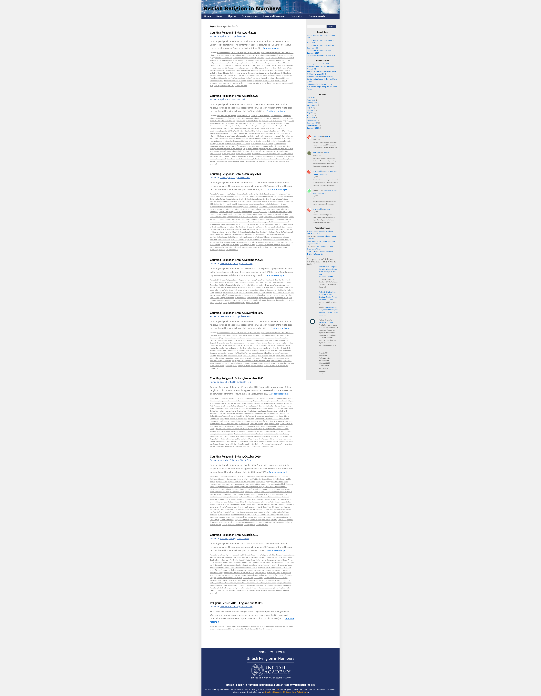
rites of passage (229, 80)
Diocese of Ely (265, 345)
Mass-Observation (239, 229)
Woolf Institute (248, 446)
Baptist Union (276, 484)
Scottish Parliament (255, 156)
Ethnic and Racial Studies (248, 567)
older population (253, 75)
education (273, 128)
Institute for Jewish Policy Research (222, 138)
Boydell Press (224, 204)
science (254, 242)
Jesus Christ (269, 224)
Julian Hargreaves (286, 424)
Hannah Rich (214, 421)
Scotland (278, 80)
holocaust (254, 421)
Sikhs (227, 300)
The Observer (285, 245)
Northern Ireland (248, 580)
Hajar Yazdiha (259, 570)
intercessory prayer (277, 421)
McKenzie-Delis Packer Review (226, 429)
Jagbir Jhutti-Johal (242, 224)
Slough (275, 441)
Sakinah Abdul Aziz (245, 439)
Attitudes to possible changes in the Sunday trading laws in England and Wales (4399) (322, 79)
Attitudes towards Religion (226, 116)
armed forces (288, 201)
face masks (232, 499)
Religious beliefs (253, 55)
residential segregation (275, 514)
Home (207, 16)
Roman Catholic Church (260, 154)
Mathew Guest (215, 509)
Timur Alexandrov (256, 366)
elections (281, 128)
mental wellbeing (227, 509)
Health (236, 133)
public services (271, 583)
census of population (276, 60)
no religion (218, 629)
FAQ (271, 651)
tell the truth (256, 444)
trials (273, 83)
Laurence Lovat (215, 507)
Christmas (243, 209)
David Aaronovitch (240, 285)
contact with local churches (264, 343)
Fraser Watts (242, 287)
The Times (218, 303)
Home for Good (264, 421)
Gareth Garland (215, 133)
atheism (248, 338)
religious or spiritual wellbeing (241, 514)
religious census (269, 151)
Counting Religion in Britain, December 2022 (236, 260)
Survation (237, 444)
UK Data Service (281, 83)
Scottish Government (272, 242)
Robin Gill (287, 585)
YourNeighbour (249, 525)
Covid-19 (234, 53)
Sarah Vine (220, 300)
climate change (235, 343)
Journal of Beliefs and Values (250, 70)
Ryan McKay (257, 80)
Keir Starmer (214, 426)
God (229, 68)
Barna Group (279, 338)
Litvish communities (253, 507)
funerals (213, 68)
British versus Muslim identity (220, 126)
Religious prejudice (265, 121)
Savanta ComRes (268, 80)
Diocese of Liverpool (222, 416)
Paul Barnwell (288, 232)
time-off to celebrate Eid (278, 159)
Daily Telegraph (227, 285)
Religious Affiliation (281, 78)
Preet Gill (269, 295)
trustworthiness (269, 366)
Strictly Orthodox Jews (236, 522)
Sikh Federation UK (246, 441)
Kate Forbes (260, 141)
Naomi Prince (280, 355)
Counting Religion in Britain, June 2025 (321, 55)
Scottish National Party (240, 156)
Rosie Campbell (215, 588)
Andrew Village (226, 58)
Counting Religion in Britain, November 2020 (236, 378)
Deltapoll (213, 65)
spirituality (251, 245)
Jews (238, 70)
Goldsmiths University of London (267, 418)
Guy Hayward (248, 570)
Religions (213, 151)
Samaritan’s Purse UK (223, 517)
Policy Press (250, 78)
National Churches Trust (284, 229)
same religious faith (237, 588)
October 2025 (312, 105)
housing (252, 133)
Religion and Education (244, 118)
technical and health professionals (234, 590)
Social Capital (234, 245)
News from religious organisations (262, 53)
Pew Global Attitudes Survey (220, 78)
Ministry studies (244, 53)
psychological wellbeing (218, 237)
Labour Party (241, 426)
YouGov (231, 86)
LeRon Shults (276, 227)
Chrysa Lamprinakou (274, 560)
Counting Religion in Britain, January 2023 (235, 174)
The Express (265, 159)
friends (217, 570)
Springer (274, 520)
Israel (284, 138)
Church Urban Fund (224, 413)
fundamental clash (227, 570)
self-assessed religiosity (282, 156)
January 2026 (312, 102)
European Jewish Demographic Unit (270, 567)
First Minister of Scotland (243, 131)
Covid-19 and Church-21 (225, 214)
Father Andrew (232, 287)
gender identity (222, 68)
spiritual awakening (217, 366)
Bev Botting (261, 58)
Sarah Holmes (245, 363)
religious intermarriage (231, 436)
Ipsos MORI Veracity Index (255, 350)
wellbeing (238, 446)
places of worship (237, 234)
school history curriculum (274, 439)
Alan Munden (256, 201)
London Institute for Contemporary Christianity (269, 290)
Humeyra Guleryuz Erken (264, 133)
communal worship (222, 492)
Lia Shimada (224, 73)
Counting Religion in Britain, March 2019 (234, 535)
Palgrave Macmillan (270, 431)
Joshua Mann (264, 575)
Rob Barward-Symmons (243, 80)
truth (278, 366)
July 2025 (310, 108)
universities (260, 522)
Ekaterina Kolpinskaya (261, 565)
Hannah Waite (265, 219)
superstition (260, 245)
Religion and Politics (277, 118)
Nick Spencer (214, 232)
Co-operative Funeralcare (245, 413)
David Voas (265, 128)
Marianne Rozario (236, 73)
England (261, 285)
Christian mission (216, 209)
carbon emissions (250, 204)
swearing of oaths (259, 83)
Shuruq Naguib (255, 520)
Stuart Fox (277, 588)
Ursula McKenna (252, 161)
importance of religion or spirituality (223, 573)
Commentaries (250, 16)
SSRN (235, 366)
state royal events (225, 83)
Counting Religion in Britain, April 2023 (233, 32)
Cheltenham (253, 207)
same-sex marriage (216, 242)
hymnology (241, 350)
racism (271, 78)
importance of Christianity (228, 222)
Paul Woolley (260, 295)
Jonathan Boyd (228, 141)
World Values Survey (270, 161)
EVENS (263, 65)
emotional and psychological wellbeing (224, 497)
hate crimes (274, 219)
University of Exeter (223, 446)
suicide (238, 159)
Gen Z (227, 133)
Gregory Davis (250, 499)
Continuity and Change (261, 212)
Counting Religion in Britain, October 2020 (235, 456)
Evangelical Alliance (236, 418)
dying (231, 65)
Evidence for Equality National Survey (279, 65)
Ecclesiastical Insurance (218, 217)
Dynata (273, 345)
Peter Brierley (226, 234)
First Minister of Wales (260, 131)
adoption (279, 403)
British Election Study (260, 408)
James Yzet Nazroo (256, 424)
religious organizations (261, 585)
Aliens (219, 484)
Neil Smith (239, 431)
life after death (280, 141)
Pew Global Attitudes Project (226, 583)
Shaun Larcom (288, 363)
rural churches (271, 436)
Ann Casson (241, 338)
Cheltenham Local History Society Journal (274, 207)
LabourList (251, 426)
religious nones (215, 154)
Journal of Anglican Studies (220, 353)
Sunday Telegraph (259, 300)
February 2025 (312, 120)
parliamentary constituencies (281, 75)
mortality (266, 429)
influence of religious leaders (282, 136)
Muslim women (267, 143)
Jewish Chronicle (228, 575)
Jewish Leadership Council (244, 575)
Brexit (236, 408)
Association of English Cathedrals (244, 58)
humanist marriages (271, 570)
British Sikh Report (236, 204)
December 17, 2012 (326, 322)
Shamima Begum (277, 363)
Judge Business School (260, 353)
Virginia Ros (251, 590)
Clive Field (237, 212)
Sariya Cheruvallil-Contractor (242, 517)
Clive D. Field (241, 36)
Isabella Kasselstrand (281, 222)
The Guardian (280, 300)
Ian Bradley (269, 287)
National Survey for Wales (226, 431)
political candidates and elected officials (251, 583)
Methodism (251, 229)
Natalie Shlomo (275, 73)
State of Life (282, 520)
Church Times (224, 212)
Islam (227, 504)
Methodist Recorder (250, 355)
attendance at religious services (237, 123)
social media (268, 588)
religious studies (260, 436)
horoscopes (214, 222)
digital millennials (228, 565)
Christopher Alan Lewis (272, 126)
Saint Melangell (232, 439)
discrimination (241, 565)
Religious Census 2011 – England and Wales (236, 603)
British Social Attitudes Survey (249, 60)
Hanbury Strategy (270, 499)
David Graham (255, 128)
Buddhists (223, 282)
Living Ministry (266, 507)
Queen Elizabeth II (262, 78)
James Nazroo (230, 70)
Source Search (317, 16)
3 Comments (267, 629)
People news (255, 555)
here (277, 689)
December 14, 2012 (326, 299)
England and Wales (240, 65)
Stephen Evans (247, 300)
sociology (243, 245)
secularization (268, 156)
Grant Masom (284, 418)
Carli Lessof (248, 487)
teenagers (241, 366)
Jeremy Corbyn (269, 424)
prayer (245, 149)
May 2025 (310, 113)
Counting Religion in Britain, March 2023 (234, 96)
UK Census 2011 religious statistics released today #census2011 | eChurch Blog (328, 270)
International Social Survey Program (248, 138)
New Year (213, 512)
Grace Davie (239, 570)
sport (224, 159)
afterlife (218, 58)
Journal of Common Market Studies (229, 578)
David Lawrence (233, 494)
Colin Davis (256, 63)
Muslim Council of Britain (256, 292)
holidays (231, 502)
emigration (274, 565)
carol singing (261, 204)
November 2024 (312, 125)
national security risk (247, 358)
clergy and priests (223, 343)
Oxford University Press (225, 512)
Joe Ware (259, 504)
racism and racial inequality (255, 512)
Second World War (287, 242)
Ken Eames (266, 70)
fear (245, 418)
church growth (276, 411)
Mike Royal (243, 292)
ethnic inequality (254, 65)
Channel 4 (259, 126)
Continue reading (272, 48)
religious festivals (252, 121)
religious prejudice (228, 154)
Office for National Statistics (236, 75)
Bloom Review (285, 58)
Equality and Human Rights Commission (267, 497)
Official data (279, 53)
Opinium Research (275, 232)
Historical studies (264, 116)
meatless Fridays (223, 355)
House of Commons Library (268, 68)
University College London (274, 522)
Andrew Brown (250, 280)
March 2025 (311, 118)
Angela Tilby (260, 280)
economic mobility (237, 416)
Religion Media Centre (273, 512)
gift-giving (240, 499)
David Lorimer (284, 562)
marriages (213, 580)
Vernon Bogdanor (234, 303)
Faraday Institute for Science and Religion (273, 217)
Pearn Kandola (215, 234)
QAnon (242, 512)
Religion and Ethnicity (261, 118)
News (219, 16)
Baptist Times (265, 484)
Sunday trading (246, 159)
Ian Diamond (278, 287)
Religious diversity (282, 434)
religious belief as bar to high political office (247, 151)
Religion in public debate (226, 55)
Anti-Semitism (220, 123)
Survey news (288, 55)
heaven (242, 133)
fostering (251, 418)
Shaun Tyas (225, 245)
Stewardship (229, 444)
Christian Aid (282, 487)
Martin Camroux (227, 229)
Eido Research (250, 416)
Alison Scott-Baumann (230, 484)
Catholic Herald (232, 282)
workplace (273, 247)
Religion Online (240, 55)
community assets (247, 343)
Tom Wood (219, 247)
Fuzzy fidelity (232, 219)
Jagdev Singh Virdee (257, 224)
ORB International (262, 146)
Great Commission (252, 219)
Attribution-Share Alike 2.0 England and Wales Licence (285, 692)
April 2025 (310, 115)
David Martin (257, 214)
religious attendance (255, 434)
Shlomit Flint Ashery (227, 520)
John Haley (283, 224)
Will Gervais (223, 86)
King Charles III (275, 70)
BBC (276, 557)
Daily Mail (218, 285)
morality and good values (260, 73)
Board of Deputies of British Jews (221, 408)
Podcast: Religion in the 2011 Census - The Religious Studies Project (328, 294)
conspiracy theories (237, 492)
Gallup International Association (279, 131)
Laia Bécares (285, 70)
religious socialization (243, 154)
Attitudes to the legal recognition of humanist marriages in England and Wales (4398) (322, 86)
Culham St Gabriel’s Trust (244, 214)
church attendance (223, 53)
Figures (232, 16)
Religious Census (266, 55)
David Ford (275, 562)
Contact (327, 137)
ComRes (255, 562)
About (262, 651)
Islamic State (277, 350)
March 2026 (311, 100)
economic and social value (260, 494)
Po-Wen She (226, 361)
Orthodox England (248, 295)
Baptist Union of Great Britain (259, 123)
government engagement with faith (244, 68)
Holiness (288, 219)
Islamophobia (276, 138)
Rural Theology (285, 239)
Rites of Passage (278, 55)
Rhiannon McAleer (216, 80)
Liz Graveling (276, 507)
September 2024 (313, 128)
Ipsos (264, 573)
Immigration (288, 287)
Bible (268, 58)
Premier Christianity (280, 295)
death (287, 63)
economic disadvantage (278, 494)
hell (246, 133)
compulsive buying (262, 413)
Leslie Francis (214, 73)
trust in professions (274, 444)
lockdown (281, 426)
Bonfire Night (239, 487)
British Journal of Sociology (280, 123)
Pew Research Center (238, 78)
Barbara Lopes (286, 406)
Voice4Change (247, 247)
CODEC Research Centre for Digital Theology (225, 562)
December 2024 (312, 123)
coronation (264, 63)
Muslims (222, 146)
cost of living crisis (285, 212)
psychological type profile (268, 149)
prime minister (253, 149)
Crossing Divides (264, 562)
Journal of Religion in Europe (241, 227)
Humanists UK (258, 287)
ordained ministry (275, 146)
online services (265, 75)
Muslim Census (256, 143)
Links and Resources (274, 16)
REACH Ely (252, 361)
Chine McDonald (271, 487)
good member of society (267, 348)
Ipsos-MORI (266, 138)
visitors (216, 86)
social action (283, 441)
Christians (235, 209)
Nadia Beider (230, 146)
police (237, 512)
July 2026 (310, 97)
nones (218, 295)
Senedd (218, 159)
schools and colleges (244, 242)
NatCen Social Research (232, 580)
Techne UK (256, 159)
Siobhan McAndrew (265, 441)
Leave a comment (241, 86)
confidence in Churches (225, 128)
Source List (297, 16)
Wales (261, 161)
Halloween (259, 499)
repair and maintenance (253, 239)
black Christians (287, 484)
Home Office (239, 502)
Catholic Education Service (276, 204)
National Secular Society (281, 292)
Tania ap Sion (246, 444)
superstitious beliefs (272, 245)
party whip (282, 431)
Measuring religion (277, 194)
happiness (281, 499)
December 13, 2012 (326, 277)
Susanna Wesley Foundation (242, 83)
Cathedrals (264, 60)
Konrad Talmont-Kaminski (262, 227)
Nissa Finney (221, 75)
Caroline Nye (241, 411)
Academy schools (277, 481)
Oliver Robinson (280, 580)
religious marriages (246, 585)
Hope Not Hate (250, 502)
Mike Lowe (237, 509)
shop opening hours (242, 520)
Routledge (225, 588)
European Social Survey (249, 217)
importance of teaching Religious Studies (235, 136)
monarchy (246, 73)
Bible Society (275, 58)
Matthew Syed (220, 292)
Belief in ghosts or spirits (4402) (318, 64)
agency (286, 403)
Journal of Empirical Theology (241, 353)
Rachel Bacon (232, 237)
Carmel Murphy (258, 487)
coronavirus (273, 63)
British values (261, 560)
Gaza (223, 133)
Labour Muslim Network (228, 426)
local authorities (271, 426)
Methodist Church (262, 229)
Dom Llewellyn (244, 494)
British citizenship (228, 340)
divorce (249, 565)
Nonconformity (225, 232)
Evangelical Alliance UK (218, 287)
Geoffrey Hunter (252, 348)
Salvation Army (274, 154)
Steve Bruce (231, 159)
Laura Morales (269, 578)
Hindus (281, 219)
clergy (231, 212)
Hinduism (218, 350)
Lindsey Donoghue (238, 507)
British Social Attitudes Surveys (243, 626)
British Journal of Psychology (227, 60)
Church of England (234, 63)
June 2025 (310, 110)
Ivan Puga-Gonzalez (228, 224)
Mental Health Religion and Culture (237, 143)
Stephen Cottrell (235, 300)
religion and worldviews (246, 237)
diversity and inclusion (279, 214)
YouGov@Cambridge (235, 525)
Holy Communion (229, 350)
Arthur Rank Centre (273, 406)
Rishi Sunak (287, 361)
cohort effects (247, 212)
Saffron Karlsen (220, 439)
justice (271, 353)
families (213, 348)
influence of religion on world (260, 136)
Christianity (227, 209)
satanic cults (258, 517)
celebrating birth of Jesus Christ (221, 207)
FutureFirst (223, 219)
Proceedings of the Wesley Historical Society (268, 234)
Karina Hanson (248, 578)
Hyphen (276, 133)
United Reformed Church (237, 161)
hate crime (224, 502)
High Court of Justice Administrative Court (235, 421)
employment (214, 131)
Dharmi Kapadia (223, 65)
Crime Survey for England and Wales (274, 492)
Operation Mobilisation (260, 232)
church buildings (275, 340)
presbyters (248, 234)
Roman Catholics (234, 363)
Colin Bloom (246, 63)
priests (230, 434)
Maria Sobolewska (280, 578)
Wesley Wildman (263, 247)
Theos (268, 83)
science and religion (217, 156)
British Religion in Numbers (270, 658)
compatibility (246, 562)
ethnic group (283, 285)
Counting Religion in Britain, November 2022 (236, 313)
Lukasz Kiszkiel (215, 229)
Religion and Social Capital (242, 335)
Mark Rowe (317, 153)
